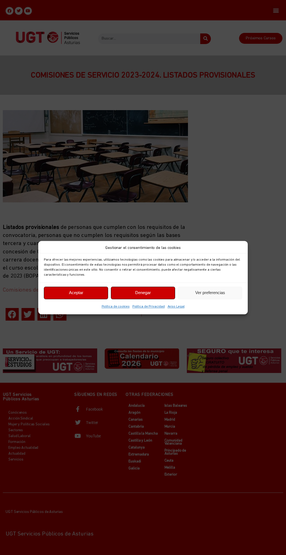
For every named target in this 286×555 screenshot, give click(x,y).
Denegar (143, 292)
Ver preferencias (210, 292)
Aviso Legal (176, 306)
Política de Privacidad (148, 306)
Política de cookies (116, 306)
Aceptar (76, 292)
